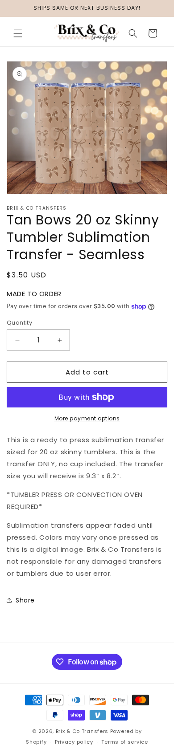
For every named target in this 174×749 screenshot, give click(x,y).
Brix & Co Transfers (83, 731)
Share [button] (25, 600)
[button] (18, 33)
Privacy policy (74, 741)
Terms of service (124, 741)
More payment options (87, 418)
